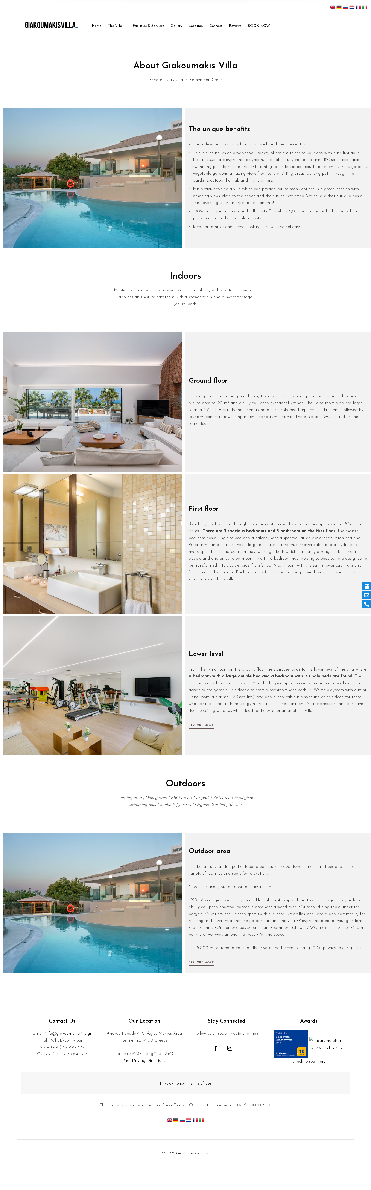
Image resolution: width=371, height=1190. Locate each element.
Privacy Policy (172, 1083)
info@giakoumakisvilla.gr (68, 1033)
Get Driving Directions (144, 1061)
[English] (332, 7)
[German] (339, 7)
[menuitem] (97, 26)
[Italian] (364, 7)
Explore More (201, 725)
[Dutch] (351, 7)
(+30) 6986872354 (68, 1047)
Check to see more (309, 1061)
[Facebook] (215, 1048)
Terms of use (200, 1083)
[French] (358, 7)
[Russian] (345, 7)
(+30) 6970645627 (69, 1054)
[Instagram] (229, 1048)
